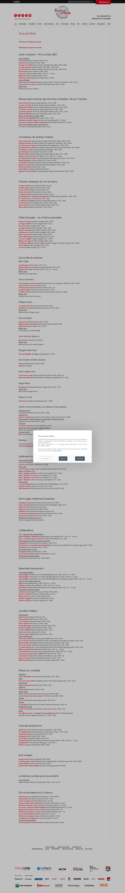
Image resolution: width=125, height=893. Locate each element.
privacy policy (57, 450)
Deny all (63, 458)
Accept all (80, 458)
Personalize (45, 458)
